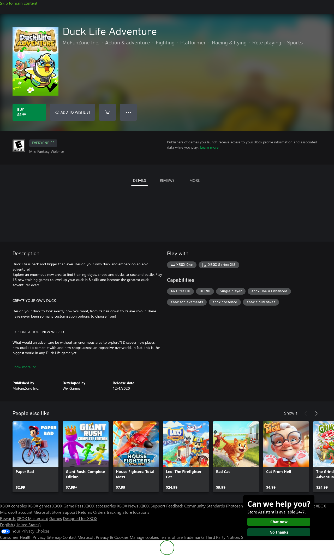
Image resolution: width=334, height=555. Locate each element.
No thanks (279, 532)
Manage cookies (144, 537)
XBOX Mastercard (32, 518)
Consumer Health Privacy (23, 537)
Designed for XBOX (80, 518)
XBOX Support (152, 506)
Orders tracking (107, 512)
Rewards (8, 518)
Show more (22, 366)
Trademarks (194, 537)
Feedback (174, 506)
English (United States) (20, 524)
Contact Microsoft (79, 537)
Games (55, 518)
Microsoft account (16, 512)
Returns (85, 512)
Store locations (135, 512)
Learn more (209, 147)
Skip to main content (18, 3)
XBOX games (39, 506)
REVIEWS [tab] (167, 180)
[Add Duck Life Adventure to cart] (107, 112)
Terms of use (171, 537)
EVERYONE (40, 143)
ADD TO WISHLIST (75, 112)
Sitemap (54, 537)
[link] (35, 456)
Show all (292, 413)
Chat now (279, 521)
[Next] (316, 413)
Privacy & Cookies (112, 537)
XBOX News (127, 506)
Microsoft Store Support (55, 512)
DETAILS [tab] (139, 180)
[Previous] (306, 413)
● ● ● (128, 112)
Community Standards (204, 506)
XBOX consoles (13, 506)
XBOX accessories (100, 506)
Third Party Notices (223, 537)
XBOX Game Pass (67, 506)
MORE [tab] (194, 180)
